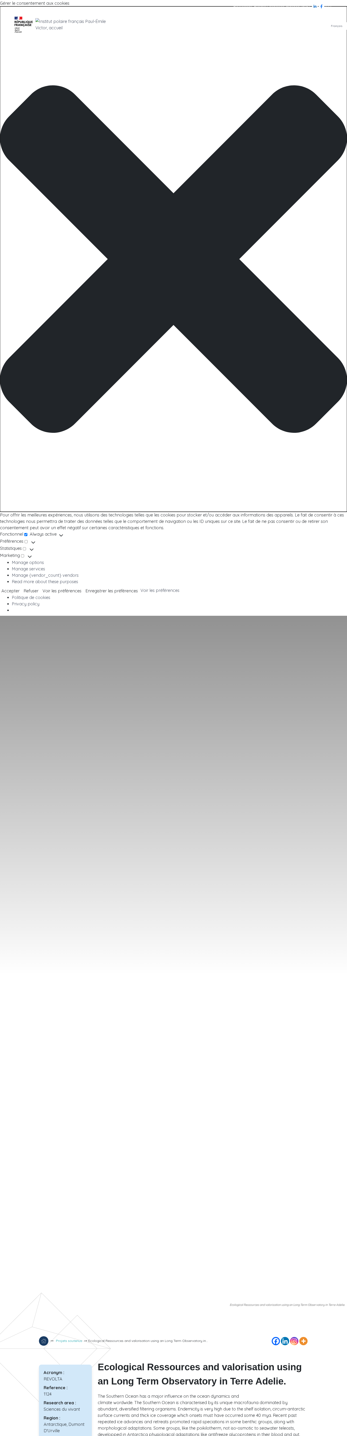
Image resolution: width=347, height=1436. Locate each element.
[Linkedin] (285, 1341)
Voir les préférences (61, 591)
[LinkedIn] (315, 6)
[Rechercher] (328, 6)
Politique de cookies (31, 597)
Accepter (10, 591)
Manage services (28, 569)
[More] (303, 1341)
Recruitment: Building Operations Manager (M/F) (271, 6)
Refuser (31, 591)
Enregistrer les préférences (111, 591)
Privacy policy (25, 604)
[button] (173, 259)
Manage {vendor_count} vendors (45, 575)
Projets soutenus (69, 1341)
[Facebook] (322, 6)
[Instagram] (294, 1341)
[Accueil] (43, 1341)
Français (336, 26)
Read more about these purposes (45, 581)
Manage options (28, 562)
